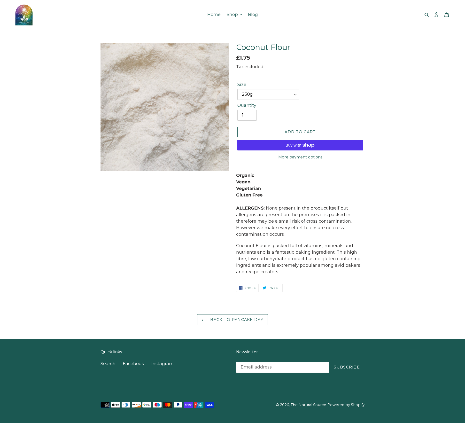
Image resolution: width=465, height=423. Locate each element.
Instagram (162, 363)
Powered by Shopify (345, 404)
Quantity (246, 105)
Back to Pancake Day (236, 319)
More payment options (300, 157)
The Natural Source (308, 404)
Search (108, 363)
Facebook (133, 363)
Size (241, 84)
